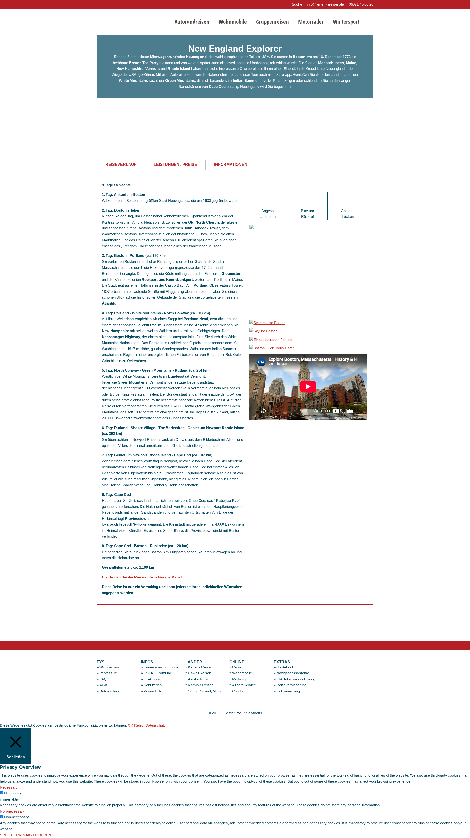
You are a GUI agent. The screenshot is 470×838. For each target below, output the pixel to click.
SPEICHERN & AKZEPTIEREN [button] (25, 835)
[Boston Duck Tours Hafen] (271, 348)
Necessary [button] (9, 787)
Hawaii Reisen (199, 673)
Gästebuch (285, 667)
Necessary (13, 793)
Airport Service (244, 685)
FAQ (103, 679)
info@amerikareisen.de (325, 4)
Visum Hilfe (153, 691)
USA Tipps (152, 679)
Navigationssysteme (292, 673)
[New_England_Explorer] (308, 228)
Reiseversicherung (291, 685)
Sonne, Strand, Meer (204, 691)
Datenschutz (109, 691)
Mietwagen (240, 679)
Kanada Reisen (200, 667)
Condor (238, 691)
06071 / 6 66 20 (361, 4)
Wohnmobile (242, 673)
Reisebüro (240, 667)
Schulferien (153, 685)
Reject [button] (139, 725)
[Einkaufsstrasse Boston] (270, 340)
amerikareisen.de (131, 21)
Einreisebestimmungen (162, 667)
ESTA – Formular (157, 673)
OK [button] (130, 725)
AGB (103, 685)
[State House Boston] (267, 323)
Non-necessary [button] (12, 811)
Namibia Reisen (200, 685)
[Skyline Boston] (263, 331)
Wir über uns (109, 667)
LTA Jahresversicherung (295, 679)
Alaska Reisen (199, 679)
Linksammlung (288, 691)
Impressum (108, 673)
